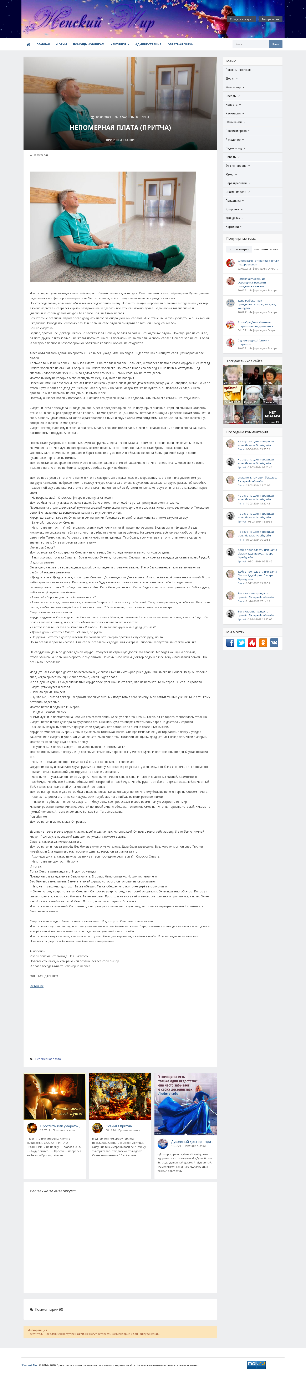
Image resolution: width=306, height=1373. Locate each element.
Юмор (230, 174)
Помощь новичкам (88, 44)
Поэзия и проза (236, 131)
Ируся (248, 402)
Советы (231, 157)
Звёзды (231, 96)
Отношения (234, 122)
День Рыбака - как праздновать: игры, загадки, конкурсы (257, 304)
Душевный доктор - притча (192, 1142)
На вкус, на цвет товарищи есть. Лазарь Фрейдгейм (256, 443)
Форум (61, 44)
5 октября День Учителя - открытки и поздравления (255, 324)
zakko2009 (250, 422)
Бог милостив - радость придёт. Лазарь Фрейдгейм (256, 595)
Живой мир (233, 87)
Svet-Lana (269, 422)
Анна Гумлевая (250, 384)
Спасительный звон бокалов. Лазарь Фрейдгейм (257, 479)
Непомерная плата (48, 1059)
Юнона (229, 422)
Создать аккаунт (241, 19)
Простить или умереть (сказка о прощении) (61, 1126)
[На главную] (44, 19)
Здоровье (232, 209)
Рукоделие (233, 139)
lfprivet (242, 467)
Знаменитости (236, 192)
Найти (275, 44)
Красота (232, 104)
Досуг (230, 78)
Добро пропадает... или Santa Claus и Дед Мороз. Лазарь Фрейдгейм (257, 553)
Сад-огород (234, 148)
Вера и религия (236, 183)
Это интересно (236, 165)
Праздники (233, 200)
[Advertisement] (120, 1027)
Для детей (233, 218)
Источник (37, 986)
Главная (43, 44)
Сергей (228, 402)
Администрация (148, 44)
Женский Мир (30, 1365)
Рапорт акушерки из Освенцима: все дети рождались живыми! (252, 282)
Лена (227, 382)
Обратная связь (180, 44)
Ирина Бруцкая (269, 384)
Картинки (118, 44)
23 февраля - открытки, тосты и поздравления (258, 262)
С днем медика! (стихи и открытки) (253, 342)
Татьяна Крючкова (270, 404)
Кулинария (233, 113)
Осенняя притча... (120, 1126)
